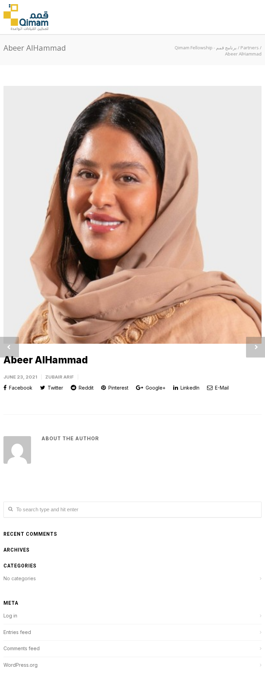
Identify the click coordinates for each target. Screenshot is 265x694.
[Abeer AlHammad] (132, 215)
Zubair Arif (59, 377)
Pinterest (117, 388)
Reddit (85, 388)
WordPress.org (20, 665)
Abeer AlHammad (45, 360)
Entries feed (17, 632)
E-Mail (221, 388)
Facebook (20, 388)
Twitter (54, 388)
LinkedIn (189, 388)
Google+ (155, 388)
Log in (10, 615)
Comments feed (21, 648)
